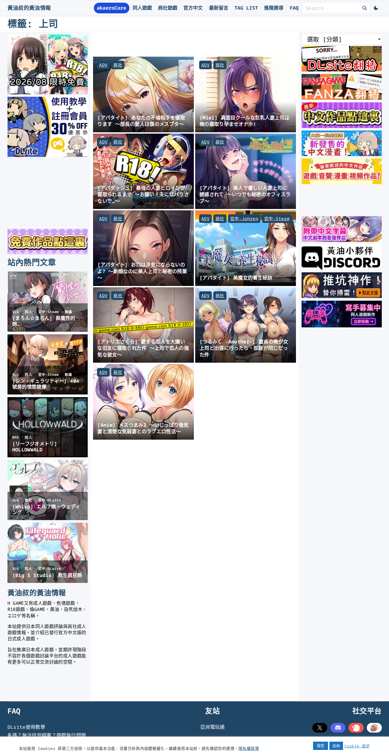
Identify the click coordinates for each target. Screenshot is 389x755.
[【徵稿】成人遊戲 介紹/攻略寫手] (342, 325)
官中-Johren (244, 219)
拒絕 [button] (336, 745)
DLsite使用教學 (26, 727)
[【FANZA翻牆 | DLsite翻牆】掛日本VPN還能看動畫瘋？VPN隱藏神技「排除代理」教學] (342, 98)
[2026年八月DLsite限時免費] (47, 92)
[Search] (364, 8)
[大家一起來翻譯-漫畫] (342, 154)
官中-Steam (277, 219)
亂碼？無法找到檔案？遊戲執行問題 (46, 735)
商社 (117, 65)
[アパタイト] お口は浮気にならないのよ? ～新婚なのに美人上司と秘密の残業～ (142, 271)
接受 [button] (321, 745)
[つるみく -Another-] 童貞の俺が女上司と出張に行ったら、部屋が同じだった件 (243, 348)
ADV (103, 65)
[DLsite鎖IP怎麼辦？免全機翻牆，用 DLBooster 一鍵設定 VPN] (342, 70)
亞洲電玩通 (212, 727)
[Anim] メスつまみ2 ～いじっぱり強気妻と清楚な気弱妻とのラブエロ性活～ (142, 428)
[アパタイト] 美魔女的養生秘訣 (235, 277)
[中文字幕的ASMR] (342, 240)
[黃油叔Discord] (342, 268)
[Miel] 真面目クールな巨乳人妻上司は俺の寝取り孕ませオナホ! (244, 120)
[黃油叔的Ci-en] (342, 296)
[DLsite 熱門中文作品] (342, 182)
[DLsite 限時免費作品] (47, 252)
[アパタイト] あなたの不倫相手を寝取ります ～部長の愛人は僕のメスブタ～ (141, 120)
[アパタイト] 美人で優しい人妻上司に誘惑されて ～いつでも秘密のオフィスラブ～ (245, 194)
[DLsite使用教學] (47, 155)
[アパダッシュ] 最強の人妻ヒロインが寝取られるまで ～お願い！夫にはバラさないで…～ (143, 194)
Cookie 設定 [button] (357, 746)
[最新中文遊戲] (342, 126)
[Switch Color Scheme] (376, 8)
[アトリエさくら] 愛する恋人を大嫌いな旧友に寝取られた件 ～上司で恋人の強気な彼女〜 (143, 348)
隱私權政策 (248, 748)
